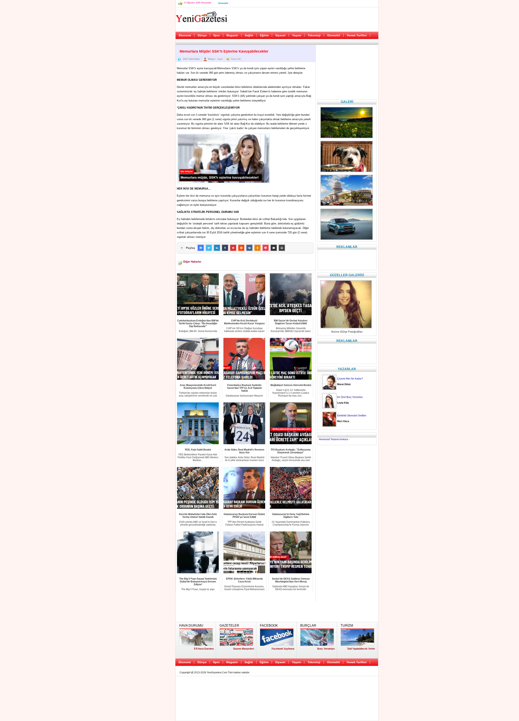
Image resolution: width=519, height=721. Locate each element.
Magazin (232, 35)
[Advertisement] (155, 101)
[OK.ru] (257, 248)
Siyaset (280, 35)
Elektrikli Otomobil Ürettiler (351, 415)
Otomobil (333, 35)
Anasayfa (223, 3)
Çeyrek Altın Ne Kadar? (350, 378)
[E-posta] (273, 248)
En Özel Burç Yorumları (350, 397)
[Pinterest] (233, 248)
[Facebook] (200, 248)
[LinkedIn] (217, 248)
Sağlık (249, 35)
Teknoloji (314, 35)
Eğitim (264, 35)
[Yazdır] (282, 248)
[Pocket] (265, 248)
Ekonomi (185, 35)
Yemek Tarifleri (357, 35)
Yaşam (296, 35)
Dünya (202, 35)
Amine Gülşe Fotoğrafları (347, 331)
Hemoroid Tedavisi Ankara (333, 439)
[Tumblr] (225, 248)
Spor (216, 35)
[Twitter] (209, 248)
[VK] (249, 248)
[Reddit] (241, 248)
